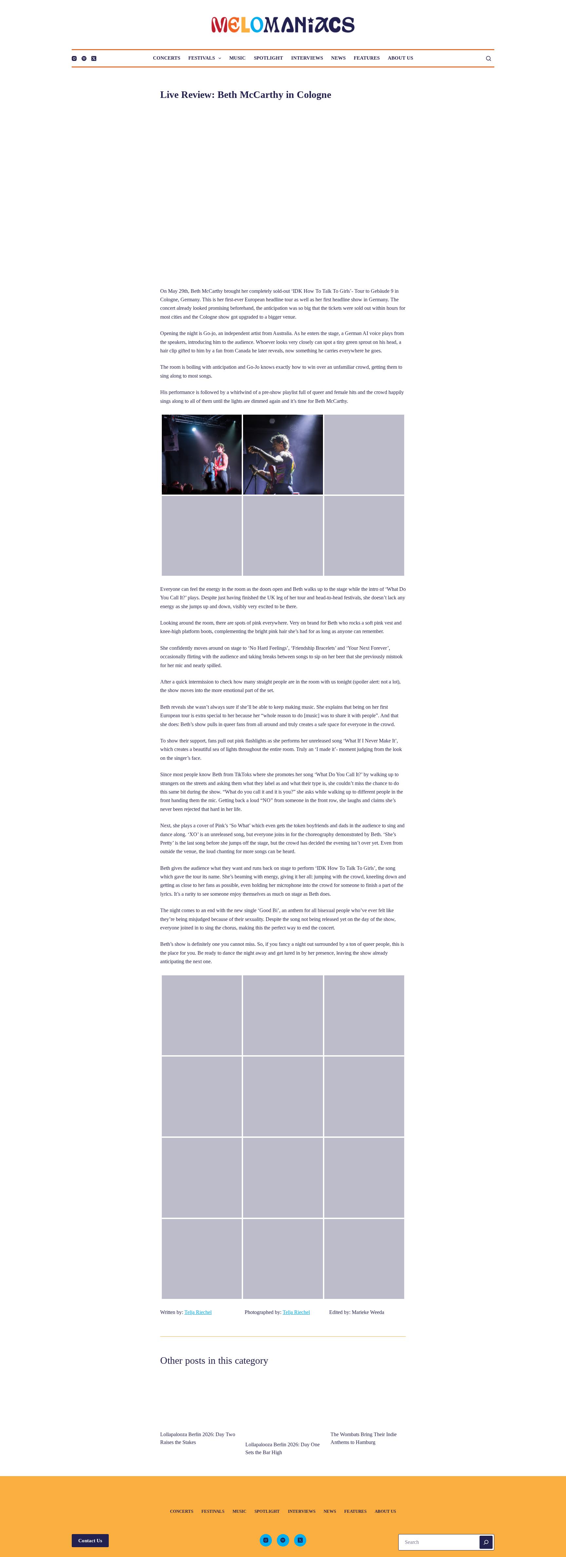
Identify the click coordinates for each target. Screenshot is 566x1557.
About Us (400, 58)
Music (237, 58)
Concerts (166, 58)
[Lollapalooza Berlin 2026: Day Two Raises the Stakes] (198, 1399)
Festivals (201, 58)
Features (367, 58)
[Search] (488, 58)
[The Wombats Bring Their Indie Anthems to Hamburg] (368, 1399)
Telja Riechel (198, 1312)
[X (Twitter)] (93, 58)
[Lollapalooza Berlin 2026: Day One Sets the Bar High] (283, 1404)
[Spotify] (84, 58)
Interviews (307, 58)
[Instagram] (74, 58)
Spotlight (268, 58)
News (338, 58)
